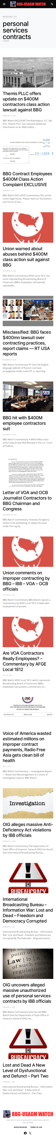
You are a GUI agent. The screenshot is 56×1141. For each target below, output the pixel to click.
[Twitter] (30, 1133)
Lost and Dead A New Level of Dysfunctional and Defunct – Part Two (25, 1070)
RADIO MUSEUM (20, 1127)
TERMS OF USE (36, 1127)
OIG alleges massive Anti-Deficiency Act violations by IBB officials (28, 830)
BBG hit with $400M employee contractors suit (24, 423)
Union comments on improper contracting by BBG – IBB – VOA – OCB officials (26, 581)
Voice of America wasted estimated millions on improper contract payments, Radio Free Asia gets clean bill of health (27, 747)
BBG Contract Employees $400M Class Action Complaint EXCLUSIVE (27, 179)
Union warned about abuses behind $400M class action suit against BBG (26, 257)
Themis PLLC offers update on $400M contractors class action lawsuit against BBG (26, 101)
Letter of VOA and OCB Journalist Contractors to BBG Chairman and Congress (27, 500)
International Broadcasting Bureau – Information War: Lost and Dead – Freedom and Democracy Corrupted (28, 910)
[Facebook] (25, 1133)
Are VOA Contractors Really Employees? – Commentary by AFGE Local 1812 (24, 661)
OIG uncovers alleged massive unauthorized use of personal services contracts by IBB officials (27, 993)
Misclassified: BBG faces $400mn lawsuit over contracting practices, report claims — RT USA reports (27, 342)
